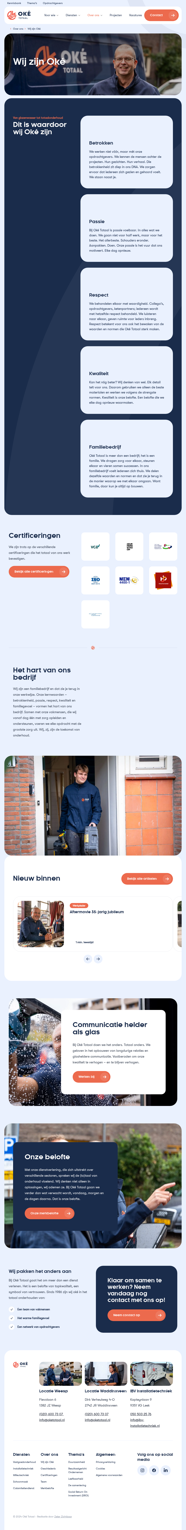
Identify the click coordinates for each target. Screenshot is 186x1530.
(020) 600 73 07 (51, 1414)
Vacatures (135, 15)
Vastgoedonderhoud (24, 1462)
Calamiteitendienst (23, 1488)
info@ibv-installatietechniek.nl (145, 1423)
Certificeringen (49, 1475)
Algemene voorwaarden (109, 1475)
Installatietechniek (23, 1468)
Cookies (100, 1468)
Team (44, 1481)
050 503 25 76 (140, 1414)
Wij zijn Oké (47, 1462)
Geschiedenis (48, 1468)
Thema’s (32, 3)
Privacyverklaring (105, 1462)
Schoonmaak (20, 1481)
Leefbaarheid (75, 1478)
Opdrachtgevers (53, 3)
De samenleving (77, 1485)
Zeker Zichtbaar (63, 1516)
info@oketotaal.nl (52, 1420)
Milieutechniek (21, 1475)
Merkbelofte (48, 1488)
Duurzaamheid (76, 1462)
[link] (161, 15)
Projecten (116, 15)
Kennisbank (14, 3)
